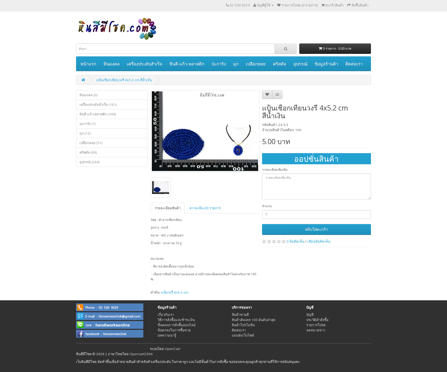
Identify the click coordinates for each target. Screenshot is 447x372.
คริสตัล (279, 64)
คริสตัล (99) (88, 152)
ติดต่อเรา (354, 64)
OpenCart (172, 348)
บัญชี (310, 314)
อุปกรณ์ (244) (89, 162)
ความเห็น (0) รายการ (205, 208)
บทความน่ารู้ (167, 335)
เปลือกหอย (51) (90, 142)
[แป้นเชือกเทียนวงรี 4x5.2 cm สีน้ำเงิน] (205, 131)
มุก (236, 64)
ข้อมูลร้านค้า (326, 64)
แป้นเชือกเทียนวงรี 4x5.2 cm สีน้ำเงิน (124, 80)
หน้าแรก (88, 64)
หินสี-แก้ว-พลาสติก (186, 64)
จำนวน (267, 206)
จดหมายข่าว (315, 330)
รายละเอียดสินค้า (168, 208)
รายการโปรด (316, 325)
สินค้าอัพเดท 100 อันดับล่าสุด (253, 319)
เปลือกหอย (256, 64)
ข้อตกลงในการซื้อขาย (174, 330)
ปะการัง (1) (87, 123)
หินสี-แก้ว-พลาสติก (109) (97, 114)
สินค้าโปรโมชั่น (243, 325)
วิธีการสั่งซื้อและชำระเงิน (176, 319)
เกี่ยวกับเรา (166, 314)
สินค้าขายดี (240, 314)
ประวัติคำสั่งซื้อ (317, 319)
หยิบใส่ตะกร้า (316, 229)
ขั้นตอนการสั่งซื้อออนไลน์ (177, 325)
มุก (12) (85, 133)
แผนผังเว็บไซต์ (243, 335)
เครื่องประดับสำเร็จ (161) (98, 104)
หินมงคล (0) (88, 95)
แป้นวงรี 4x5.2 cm (174, 292)
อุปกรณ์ (300, 64)
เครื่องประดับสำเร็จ (144, 64)
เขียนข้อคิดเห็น (318, 241)
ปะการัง (219, 64)
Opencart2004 (141, 354)
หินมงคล (111, 64)
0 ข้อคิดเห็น (295, 241)
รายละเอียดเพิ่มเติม (275, 169)
